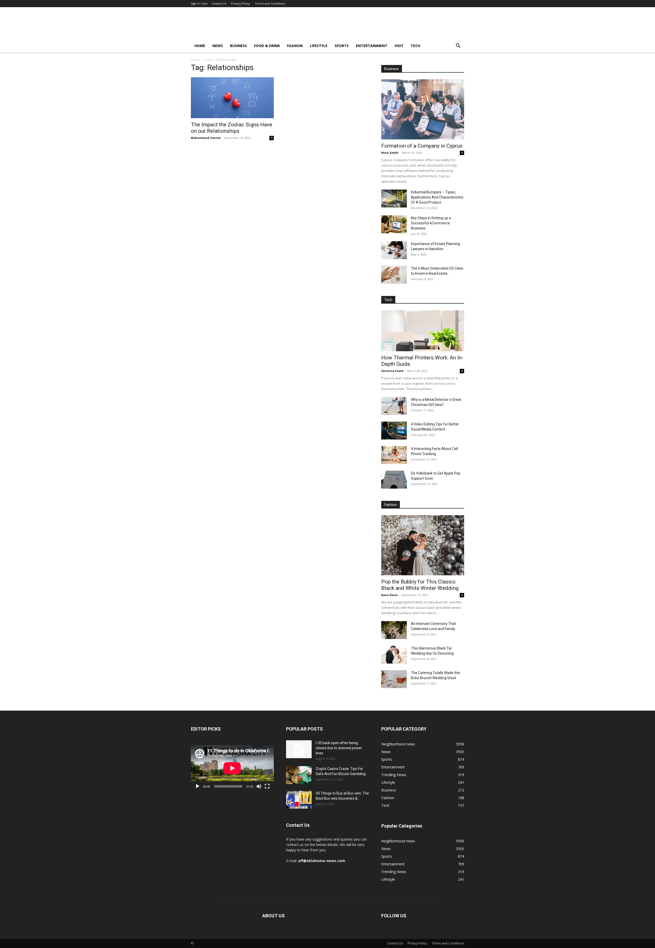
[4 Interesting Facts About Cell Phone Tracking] (394, 455)
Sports (342, 45)
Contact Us (219, 3)
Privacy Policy (240, 3)
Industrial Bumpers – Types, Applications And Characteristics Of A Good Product (437, 197)
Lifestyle (319, 45)
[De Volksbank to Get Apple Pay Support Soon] (394, 480)
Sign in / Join (199, 3)
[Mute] (258, 786)
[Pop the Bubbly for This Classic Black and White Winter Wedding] (422, 545)
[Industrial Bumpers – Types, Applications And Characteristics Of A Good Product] (394, 198)
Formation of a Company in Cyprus (422, 146)
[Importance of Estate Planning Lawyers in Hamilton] (394, 250)
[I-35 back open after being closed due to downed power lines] (299, 749)
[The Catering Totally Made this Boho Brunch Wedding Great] (394, 679)
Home (199, 45)
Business (238, 45)
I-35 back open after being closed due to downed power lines (339, 748)
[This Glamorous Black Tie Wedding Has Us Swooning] (394, 655)
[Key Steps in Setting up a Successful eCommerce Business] (394, 224)
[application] (232, 768)
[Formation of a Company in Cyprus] (422, 109)
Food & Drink (267, 45)
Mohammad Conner (206, 138)
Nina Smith (389, 153)
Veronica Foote (392, 371)
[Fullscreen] (267, 786)
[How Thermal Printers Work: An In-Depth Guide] (422, 330)
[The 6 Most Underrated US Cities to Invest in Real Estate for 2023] (394, 275)
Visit (399, 45)
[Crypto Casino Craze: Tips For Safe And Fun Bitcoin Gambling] (299, 775)
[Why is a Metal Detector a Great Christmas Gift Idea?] (394, 406)
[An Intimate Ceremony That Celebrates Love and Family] (394, 630)
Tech (415, 45)
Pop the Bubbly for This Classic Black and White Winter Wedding (419, 585)
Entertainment (371, 45)
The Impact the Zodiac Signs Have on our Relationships (231, 128)
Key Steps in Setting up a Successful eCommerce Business (431, 223)
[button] (458, 46)
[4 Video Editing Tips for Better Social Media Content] (394, 430)
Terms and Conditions (270, 3)
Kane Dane (389, 595)
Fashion (295, 45)
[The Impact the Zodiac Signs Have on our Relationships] (232, 97)
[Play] (197, 786)
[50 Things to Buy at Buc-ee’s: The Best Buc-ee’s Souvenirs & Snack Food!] (299, 800)
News (217, 45)
